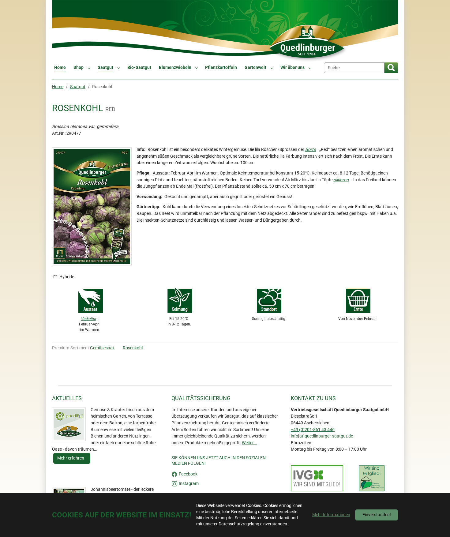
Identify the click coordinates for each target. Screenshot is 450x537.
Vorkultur (88, 319)
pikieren (341, 179)
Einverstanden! (376, 514)
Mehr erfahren (71, 458)
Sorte (310, 149)
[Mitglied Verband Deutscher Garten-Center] (372, 478)
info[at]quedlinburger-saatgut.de (322, 436)
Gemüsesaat (102, 348)
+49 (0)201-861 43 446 (313, 429)
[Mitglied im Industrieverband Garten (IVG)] (317, 478)
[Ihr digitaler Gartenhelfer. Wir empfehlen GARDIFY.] (69, 424)
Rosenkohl (133, 348)
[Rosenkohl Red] (92, 206)
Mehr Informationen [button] (331, 514)
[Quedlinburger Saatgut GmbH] (225, 31)
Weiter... (249, 442)
